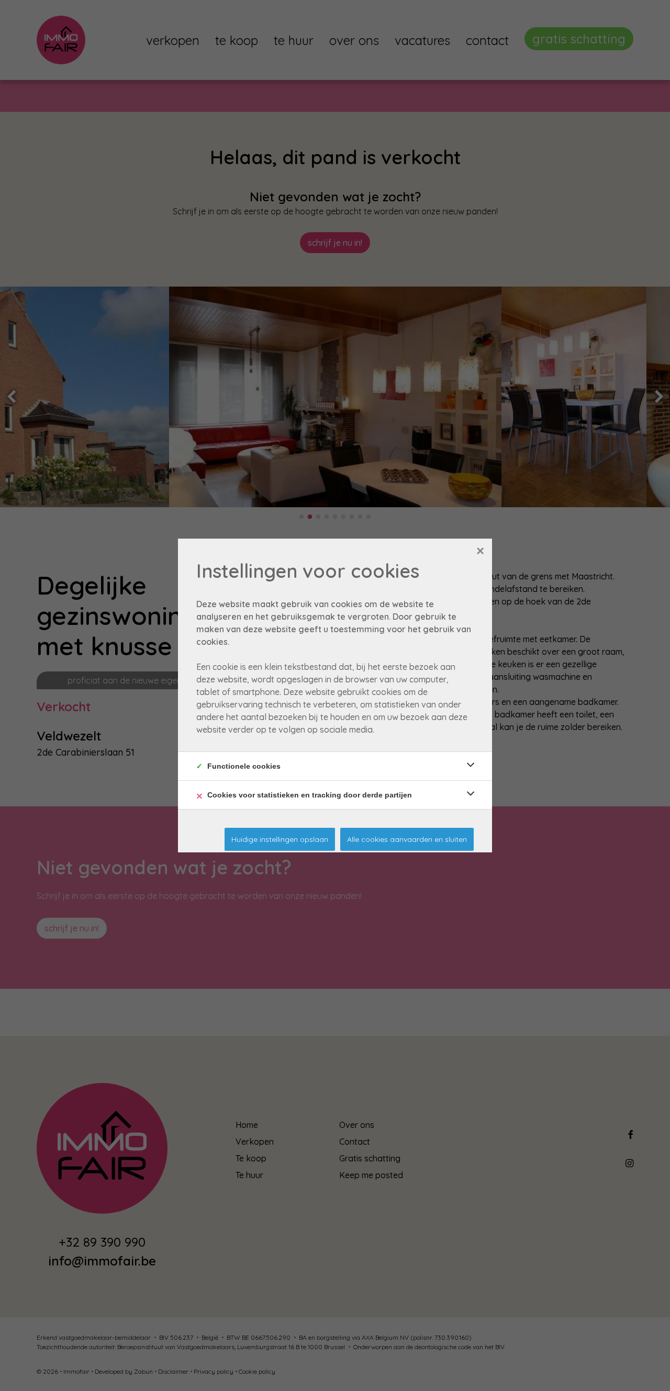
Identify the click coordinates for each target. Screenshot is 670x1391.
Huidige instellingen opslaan (279, 839)
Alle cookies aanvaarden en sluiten (407, 839)
